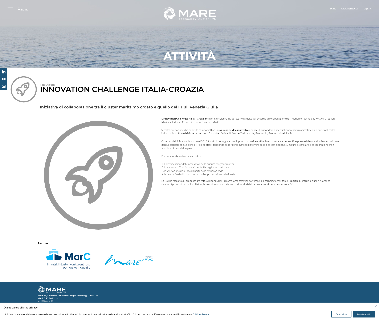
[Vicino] (376, 306)
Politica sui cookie (201, 314)
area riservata (349, 8)
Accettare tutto (364, 314)
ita (364, 8)
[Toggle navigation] (10, 8)
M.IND (333, 8)
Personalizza (341, 314)
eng (369, 8)
